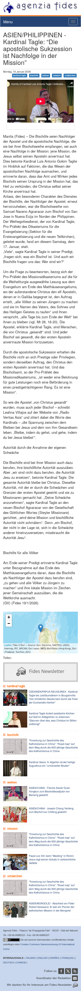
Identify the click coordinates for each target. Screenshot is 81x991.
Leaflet (7, 645)
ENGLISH (43, 958)
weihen (45, 75)
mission (57, 75)
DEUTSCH (8, 962)
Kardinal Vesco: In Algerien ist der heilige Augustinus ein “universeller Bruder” (52, 763)
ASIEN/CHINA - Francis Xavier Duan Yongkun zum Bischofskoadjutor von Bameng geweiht (49, 791)
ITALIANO (31, 958)
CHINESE (21, 962)
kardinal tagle (19, 75)
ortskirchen (70, 75)
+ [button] (8, 617)
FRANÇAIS (67, 958)
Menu (8, 21)
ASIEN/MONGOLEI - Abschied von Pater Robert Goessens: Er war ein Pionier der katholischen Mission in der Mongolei (51, 906)
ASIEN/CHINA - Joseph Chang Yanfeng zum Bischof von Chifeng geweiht (51, 810)
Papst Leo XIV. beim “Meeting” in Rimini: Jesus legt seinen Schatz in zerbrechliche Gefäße (52, 859)
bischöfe (34, 75)
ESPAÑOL (54, 958)
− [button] (8, 623)
